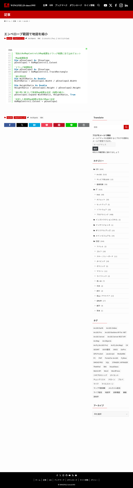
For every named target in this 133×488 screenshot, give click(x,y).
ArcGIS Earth (98, 328)
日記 (100, 241)
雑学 (100, 305)
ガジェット (103, 199)
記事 (44, 480)
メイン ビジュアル (105, 235)
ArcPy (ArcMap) (117, 345)
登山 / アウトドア (105, 296)
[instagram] (63, 475)
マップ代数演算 (99, 388)
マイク (96, 384)
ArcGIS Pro (98, 332)
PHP (100, 358)
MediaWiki (121, 353)
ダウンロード (72, 480)
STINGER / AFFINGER (120, 362)
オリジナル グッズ (105, 230)
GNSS (115, 349)
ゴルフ (101, 251)
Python (124, 358)
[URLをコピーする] (83, 125)
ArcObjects (32, 38)
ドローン (111, 379)
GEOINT (96, 349)
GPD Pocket (98, 353)
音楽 (100, 310)
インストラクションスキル (108, 219)
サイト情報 (84, 480)
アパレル (101, 246)
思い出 (101, 281)
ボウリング (102, 266)
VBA (39, 38)
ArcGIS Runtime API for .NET (115, 332)
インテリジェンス (104, 225)
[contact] (76, 475)
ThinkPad (97, 366)
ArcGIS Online (111, 328)
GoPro (123, 349)
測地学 (96, 396)
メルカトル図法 (114, 388)
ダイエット (114, 375)
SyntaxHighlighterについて (86, 63)
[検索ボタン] (98, 5)
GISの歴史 (106, 349)
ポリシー (94, 480)
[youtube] (69, 475)
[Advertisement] (111, 71)
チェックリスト (99, 379)
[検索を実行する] (126, 127)
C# (127, 345)
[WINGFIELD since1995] (20, 5)
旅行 (100, 291)
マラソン (102, 271)
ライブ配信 (98, 392)
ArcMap (96, 341)
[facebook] (57, 475)
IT (99, 189)
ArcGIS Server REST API (117, 336)
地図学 (107, 392)
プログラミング (19, 38)
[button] (9, 125)
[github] (66, 475)
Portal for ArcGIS (111, 358)
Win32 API (97, 371)
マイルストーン (107, 384)
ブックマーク (59, 480)
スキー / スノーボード (107, 256)
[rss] (73, 475)
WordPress (115, 371)
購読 (95, 148)
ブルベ (120, 379)
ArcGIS (9, 38)
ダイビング (103, 261)
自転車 (101, 300)
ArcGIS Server (99, 336)
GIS (99, 169)
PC (95, 358)
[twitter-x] (60, 475)
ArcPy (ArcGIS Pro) (101, 345)
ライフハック (103, 276)
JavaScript (110, 353)
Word (106, 371)
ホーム (37, 480)
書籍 (125, 392)
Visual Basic (114, 366)
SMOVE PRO (98, 362)
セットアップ (103, 204)
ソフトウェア (104, 209)
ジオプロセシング (100, 375)
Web (100, 194)
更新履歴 (116, 392)
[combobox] (110, 127)
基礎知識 (102, 184)
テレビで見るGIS (105, 179)
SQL (107, 362)
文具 (100, 286)
